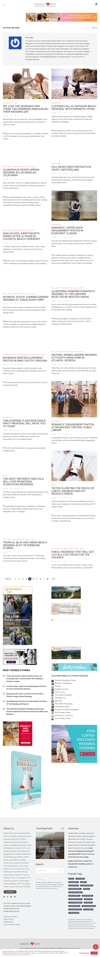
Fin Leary (5, 115)
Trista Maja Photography (63, 695)
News (5, 475)
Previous (8, 579)
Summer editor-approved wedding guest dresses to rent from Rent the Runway (26, 687)
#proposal (88, 902)
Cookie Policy (8, 922)
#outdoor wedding (75, 902)
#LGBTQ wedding (74, 895)
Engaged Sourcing (61, 689)
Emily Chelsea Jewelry (63, 712)
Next (53, 579)
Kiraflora (58, 686)
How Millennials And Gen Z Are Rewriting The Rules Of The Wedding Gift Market (26, 702)
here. (76, 867)
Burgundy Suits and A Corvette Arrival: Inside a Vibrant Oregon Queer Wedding (24, 695)
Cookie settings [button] (84, 953)
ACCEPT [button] (94, 953)
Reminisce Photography (63, 683)
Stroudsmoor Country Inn (64, 715)
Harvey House (60, 692)
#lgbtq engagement (75, 892)
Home (87, 28)
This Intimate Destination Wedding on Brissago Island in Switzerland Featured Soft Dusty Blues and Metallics (27, 711)
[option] (50, 845)
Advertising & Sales (76, 857)
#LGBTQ (86, 888)
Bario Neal (58, 701)
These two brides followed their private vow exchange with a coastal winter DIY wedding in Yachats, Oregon (24, 678)
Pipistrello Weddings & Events (65, 680)
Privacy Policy (8, 919)
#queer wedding (74, 906)
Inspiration (7, 354)
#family (83, 882)
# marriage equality (75, 899)
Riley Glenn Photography (64, 704)
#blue (71, 878)
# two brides (88, 909)
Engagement (7, 103)
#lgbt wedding (87, 895)
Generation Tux (60, 698)
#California (80, 878)
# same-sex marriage (88, 906)
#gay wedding (74, 885)
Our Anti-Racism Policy (11, 924)
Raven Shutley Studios (63, 718)
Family (15, 103)
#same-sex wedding (75, 909)
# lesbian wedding (86, 885)
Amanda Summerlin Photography (67, 710)
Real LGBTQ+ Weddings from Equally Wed (19, 166)
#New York (88, 899)
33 (47, 579)
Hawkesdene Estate (62, 707)
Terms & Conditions (10, 917)
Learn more (10, 891)
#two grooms (74, 912)
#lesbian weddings (75, 888)
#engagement (73, 882)
